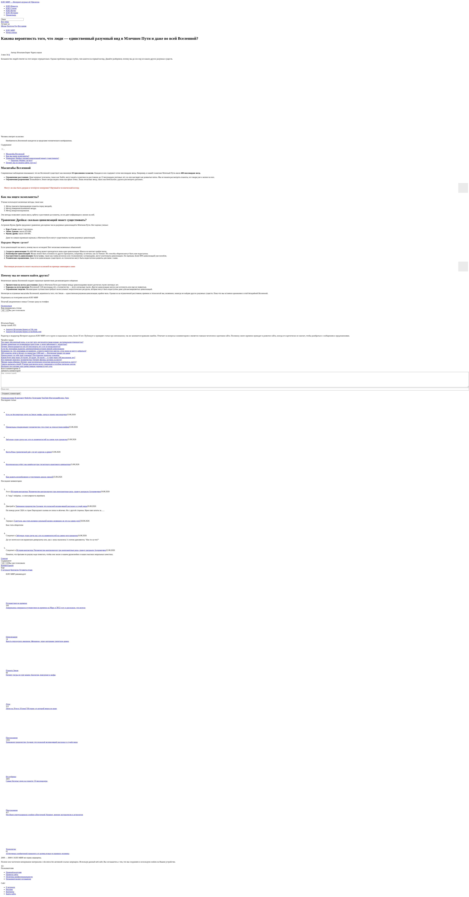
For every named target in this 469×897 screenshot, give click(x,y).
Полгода (10, 26)
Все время (22, 26)
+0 (3, 310)
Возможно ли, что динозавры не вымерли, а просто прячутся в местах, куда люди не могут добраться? (43, 351)
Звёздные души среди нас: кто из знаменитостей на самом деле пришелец (36, 439)
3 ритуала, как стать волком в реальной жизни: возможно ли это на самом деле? (47, 521)
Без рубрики (11, 777)
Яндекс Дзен (63, 398)
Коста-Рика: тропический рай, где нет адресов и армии (29, 452)
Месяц (3, 26)
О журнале (5, 570)
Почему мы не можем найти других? (21, 163)
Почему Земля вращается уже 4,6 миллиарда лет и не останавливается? (30, 346)
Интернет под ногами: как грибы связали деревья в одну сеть (26, 366)
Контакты (15, 570)
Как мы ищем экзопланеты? (17, 156)
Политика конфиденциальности (19, 877)
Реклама (9, 889)
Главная (4, 558)
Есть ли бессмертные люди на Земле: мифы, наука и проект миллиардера (36, 414)
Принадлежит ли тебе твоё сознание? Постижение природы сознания (30, 355)
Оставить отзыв (25, 570)
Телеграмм (36, 398)
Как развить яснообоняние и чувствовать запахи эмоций (29, 477)
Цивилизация (11, 637)
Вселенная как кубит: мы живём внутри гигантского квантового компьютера (38, 464)
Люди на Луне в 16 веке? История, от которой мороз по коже (31, 709)
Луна (8, 704)
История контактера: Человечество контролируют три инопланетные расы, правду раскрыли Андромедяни (56, 491)
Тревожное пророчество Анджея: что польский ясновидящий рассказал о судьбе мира (51, 506)
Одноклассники (7, 398)
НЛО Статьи (11, 8)
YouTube (45, 398)
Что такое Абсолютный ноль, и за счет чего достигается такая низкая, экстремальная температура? (42, 342)
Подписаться (6, 306)
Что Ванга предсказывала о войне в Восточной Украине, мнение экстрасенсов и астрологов (44, 815)
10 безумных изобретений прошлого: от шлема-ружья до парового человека (37, 853)
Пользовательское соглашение (18, 879)
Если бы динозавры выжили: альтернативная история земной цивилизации (32, 349)
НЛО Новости (12, 6)
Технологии (11, 849)
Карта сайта (11, 894)
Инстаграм (53, 398)
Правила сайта (12, 875)
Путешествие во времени (16, 603)
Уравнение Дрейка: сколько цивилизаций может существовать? (32, 158)
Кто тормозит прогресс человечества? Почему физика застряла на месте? (31, 360)
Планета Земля (12, 670)
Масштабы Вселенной (15, 154)
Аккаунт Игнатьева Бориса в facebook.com (23, 332)
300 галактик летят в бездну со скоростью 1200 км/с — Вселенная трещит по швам (35, 353)
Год (15, 26)
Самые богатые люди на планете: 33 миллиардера (26, 781)
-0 (7, 310)
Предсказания (11, 738)
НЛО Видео (11, 11)
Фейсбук (28, 398)
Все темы (5, 22)
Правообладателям (13, 872)
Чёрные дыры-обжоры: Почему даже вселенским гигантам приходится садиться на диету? (38, 362)
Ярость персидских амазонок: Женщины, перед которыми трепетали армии (37, 641)
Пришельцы (11, 15)
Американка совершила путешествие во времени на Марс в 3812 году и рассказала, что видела (45, 608)
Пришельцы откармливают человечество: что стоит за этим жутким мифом (37, 427)
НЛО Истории (12, 13)
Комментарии (7, 565)
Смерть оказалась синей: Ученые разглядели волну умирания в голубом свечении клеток (38, 364)
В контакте (19, 398)
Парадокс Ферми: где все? (21, 160)
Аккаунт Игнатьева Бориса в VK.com (21, 329)
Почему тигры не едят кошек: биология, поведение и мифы (31, 675)
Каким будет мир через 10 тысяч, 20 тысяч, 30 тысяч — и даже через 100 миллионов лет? (38, 358)
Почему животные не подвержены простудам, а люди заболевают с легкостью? (34, 344)
